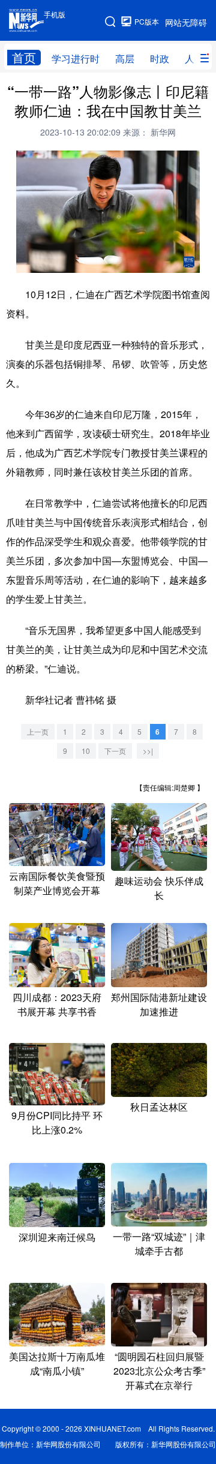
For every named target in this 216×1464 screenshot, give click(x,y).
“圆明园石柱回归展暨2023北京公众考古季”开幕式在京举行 (159, 1370)
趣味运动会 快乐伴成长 (159, 888)
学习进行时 (76, 58)
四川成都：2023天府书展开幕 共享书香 (57, 1004)
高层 (124, 58)
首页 (24, 57)
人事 (194, 58)
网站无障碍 (186, 22)
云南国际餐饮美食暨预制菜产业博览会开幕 (57, 883)
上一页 (38, 731)
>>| (148, 750)
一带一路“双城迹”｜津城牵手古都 (159, 1243)
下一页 (115, 750)
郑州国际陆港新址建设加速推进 (159, 1004)
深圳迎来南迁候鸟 (57, 1237)
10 (86, 750)
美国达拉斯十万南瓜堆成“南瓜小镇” (57, 1363)
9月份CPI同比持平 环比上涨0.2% (57, 1122)
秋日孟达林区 (159, 1107)
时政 (159, 58)
